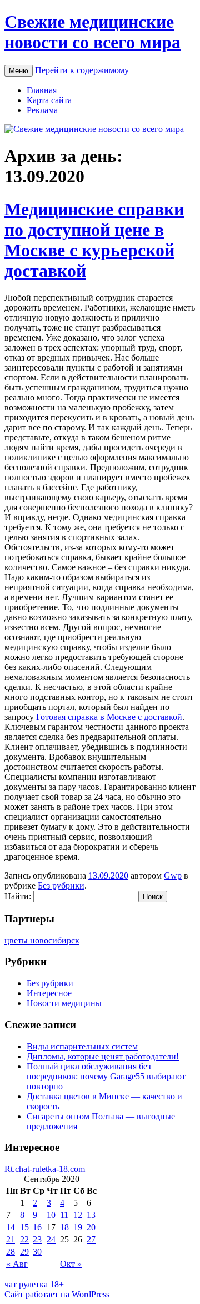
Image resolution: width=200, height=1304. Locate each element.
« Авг (17, 1264)
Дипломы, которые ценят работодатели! (103, 1056)
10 (51, 1215)
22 (24, 1239)
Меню (18, 71)
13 (91, 1215)
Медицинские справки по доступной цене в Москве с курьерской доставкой (94, 240)
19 (77, 1227)
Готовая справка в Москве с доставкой (109, 717)
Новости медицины (64, 1003)
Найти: (17, 896)
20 (91, 1227)
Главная (42, 90)
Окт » (71, 1264)
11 (64, 1215)
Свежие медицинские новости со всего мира (92, 32)
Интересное (49, 993)
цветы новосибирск (41, 940)
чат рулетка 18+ (34, 1284)
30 (37, 1251)
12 (77, 1215)
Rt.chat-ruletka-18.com (44, 1169)
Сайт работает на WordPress (56, 1294)
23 (37, 1239)
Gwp (173, 875)
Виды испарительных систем (82, 1046)
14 (10, 1227)
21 (10, 1239)
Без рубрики (61, 885)
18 (64, 1227)
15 (24, 1227)
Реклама (42, 110)
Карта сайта (49, 100)
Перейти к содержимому (82, 70)
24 (51, 1239)
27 (91, 1239)
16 (37, 1227)
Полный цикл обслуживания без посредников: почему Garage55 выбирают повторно (106, 1076)
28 (10, 1251)
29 (24, 1251)
